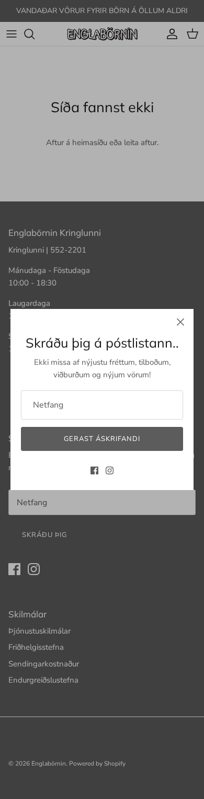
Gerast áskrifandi (102, 439)
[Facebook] (94, 470)
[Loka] (180, 322)
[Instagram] (110, 470)
